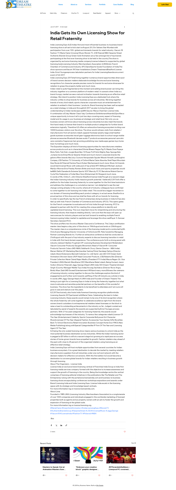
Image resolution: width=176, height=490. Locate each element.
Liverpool (86, 13)
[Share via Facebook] (51, 425)
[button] (133, 13)
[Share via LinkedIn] (61, 425)
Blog (52, 418)
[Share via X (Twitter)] (56, 425)
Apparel (108, 13)
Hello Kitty (53, 13)
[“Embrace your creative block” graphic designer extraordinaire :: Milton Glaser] (88, 455)
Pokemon (64, 13)
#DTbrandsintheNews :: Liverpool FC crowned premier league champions (121, 468)
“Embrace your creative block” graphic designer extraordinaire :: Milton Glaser (86, 468)
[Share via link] (66, 425)
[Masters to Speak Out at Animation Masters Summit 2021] (55, 455)
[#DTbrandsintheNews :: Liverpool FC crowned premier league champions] (121, 455)
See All (133, 443)
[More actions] (124, 27)
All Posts (43, 13)
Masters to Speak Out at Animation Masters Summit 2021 (55, 468)
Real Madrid (97, 13)
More (116, 13)
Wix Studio (99, 485)
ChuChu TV (75, 13)
